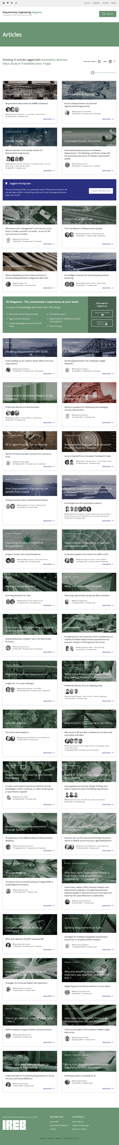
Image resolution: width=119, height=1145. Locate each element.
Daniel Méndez (76, 696)
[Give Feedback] (8, 3)
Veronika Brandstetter (101, 516)
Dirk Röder (37, 689)
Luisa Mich (16, 418)
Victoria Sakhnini (26, 418)
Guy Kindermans (84, 991)
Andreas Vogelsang (92, 514)
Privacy (59, 1138)
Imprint (51, 1138)
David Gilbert (28, 689)
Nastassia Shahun (26, 988)
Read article (47, 119)
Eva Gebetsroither (37, 164)
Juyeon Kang (101, 283)
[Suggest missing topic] (12, 3)
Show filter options (90, 61)
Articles (87, 3)
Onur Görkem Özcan (105, 461)
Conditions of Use (71, 1138)
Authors (105, 3)
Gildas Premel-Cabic (27, 846)
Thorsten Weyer (105, 514)
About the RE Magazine (59, 1125)
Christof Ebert (24, 239)
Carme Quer (30, 114)
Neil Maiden (83, 1081)
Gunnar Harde (84, 1038)
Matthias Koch (41, 505)
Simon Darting (99, 647)
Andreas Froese (70, 516)
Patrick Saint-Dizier (89, 283)
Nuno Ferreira (86, 800)
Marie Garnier (29, 559)
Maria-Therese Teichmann (21, 164)
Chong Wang (99, 746)
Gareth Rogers (84, 369)
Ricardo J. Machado (98, 800)
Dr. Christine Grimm (90, 461)
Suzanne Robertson (31, 737)
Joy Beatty (86, 234)
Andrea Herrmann (89, 559)
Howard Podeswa (85, 901)
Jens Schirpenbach (85, 112)
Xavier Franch (40, 114)
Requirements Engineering (22, 13)
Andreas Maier (88, 647)
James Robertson (44, 737)
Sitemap (43, 1138)
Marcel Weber (101, 559)
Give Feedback (77, 1122)
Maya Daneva (90, 746)
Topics (109, 14)
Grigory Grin (83, 601)
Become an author (79, 1129)
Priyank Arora (24, 647)
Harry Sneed (83, 164)
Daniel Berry (37, 418)
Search (113, 3)
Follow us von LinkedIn (102, 313)
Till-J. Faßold (24, 797)
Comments (96, 3)
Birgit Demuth (38, 601)
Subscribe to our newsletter (102, 323)
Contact (53, 1129)
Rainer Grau (24, 890)
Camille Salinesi (25, 944)
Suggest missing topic (101, 191)
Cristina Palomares (19, 114)
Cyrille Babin (24, 1084)
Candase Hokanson (97, 234)
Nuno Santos (76, 800)
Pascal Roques (25, 369)
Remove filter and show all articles (105, 73)
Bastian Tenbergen (78, 514)
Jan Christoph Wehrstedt (84, 516)
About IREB (54, 1122)
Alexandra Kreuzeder (22, 166)
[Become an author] (16, 3)
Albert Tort (23, 283)
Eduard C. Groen (30, 505)
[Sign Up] (4, 3)
